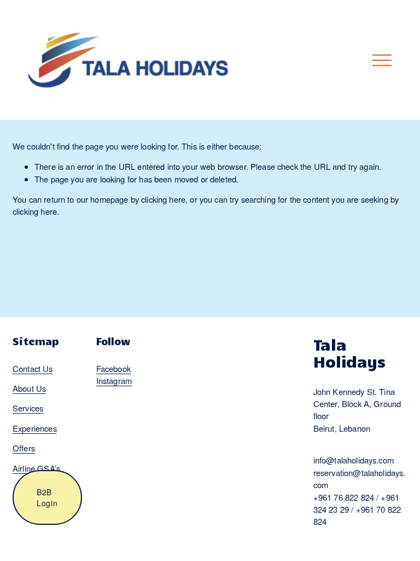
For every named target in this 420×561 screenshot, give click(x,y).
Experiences (35, 428)
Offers (24, 448)
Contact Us (33, 368)
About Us (29, 388)
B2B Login (47, 497)
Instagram (114, 380)
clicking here (163, 199)
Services (28, 408)
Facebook (113, 368)
